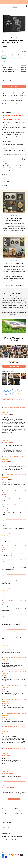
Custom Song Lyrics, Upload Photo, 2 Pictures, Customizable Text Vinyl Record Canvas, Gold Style (15, 781)
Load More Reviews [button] (14, 799)
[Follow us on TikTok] (15, 839)
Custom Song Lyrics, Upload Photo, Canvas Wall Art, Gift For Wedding (15, 436)
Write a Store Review (14, 366)
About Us (4, 808)
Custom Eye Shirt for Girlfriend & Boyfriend (16, 519)
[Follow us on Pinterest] (9, 839)
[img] (14, 361)
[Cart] (25, 6)
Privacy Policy (5, 813)
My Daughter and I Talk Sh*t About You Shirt (16, 490)
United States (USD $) (7, 845)
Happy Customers (6, 810)
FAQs (16, 808)
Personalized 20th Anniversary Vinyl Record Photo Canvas (15, 767)
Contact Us (18, 810)
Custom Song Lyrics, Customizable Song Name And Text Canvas (15, 456)
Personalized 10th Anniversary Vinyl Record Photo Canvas (15, 474)
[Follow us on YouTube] (12, 839)
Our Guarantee (5, 181)
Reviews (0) (4, 174)
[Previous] (2, 37)
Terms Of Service (5, 816)
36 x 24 (16, 57)
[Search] (4, 6)
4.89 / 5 (17, 361)
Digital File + (7, 67)
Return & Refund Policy (20, 816)
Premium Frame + (9, 65)
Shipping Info (5, 185)
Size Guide (24, 51)
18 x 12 (4, 57)
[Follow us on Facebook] (3, 839)
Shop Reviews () (20, 399)
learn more (23, 65)
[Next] (25, 37)
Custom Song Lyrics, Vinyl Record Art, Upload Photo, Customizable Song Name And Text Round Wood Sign (15, 407)
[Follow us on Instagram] (6, 839)
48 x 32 (22, 57)
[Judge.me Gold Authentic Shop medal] (19, 392)
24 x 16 (10, 57)
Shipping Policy (18, 813)
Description (4, 109)
